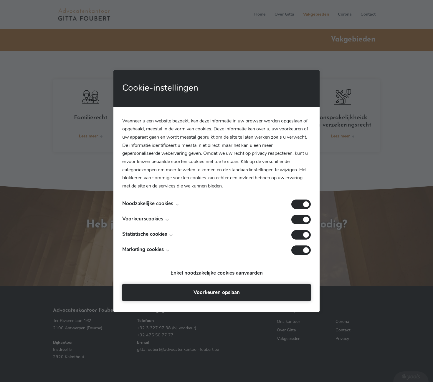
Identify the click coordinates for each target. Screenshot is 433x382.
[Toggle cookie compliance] (301, 219)
